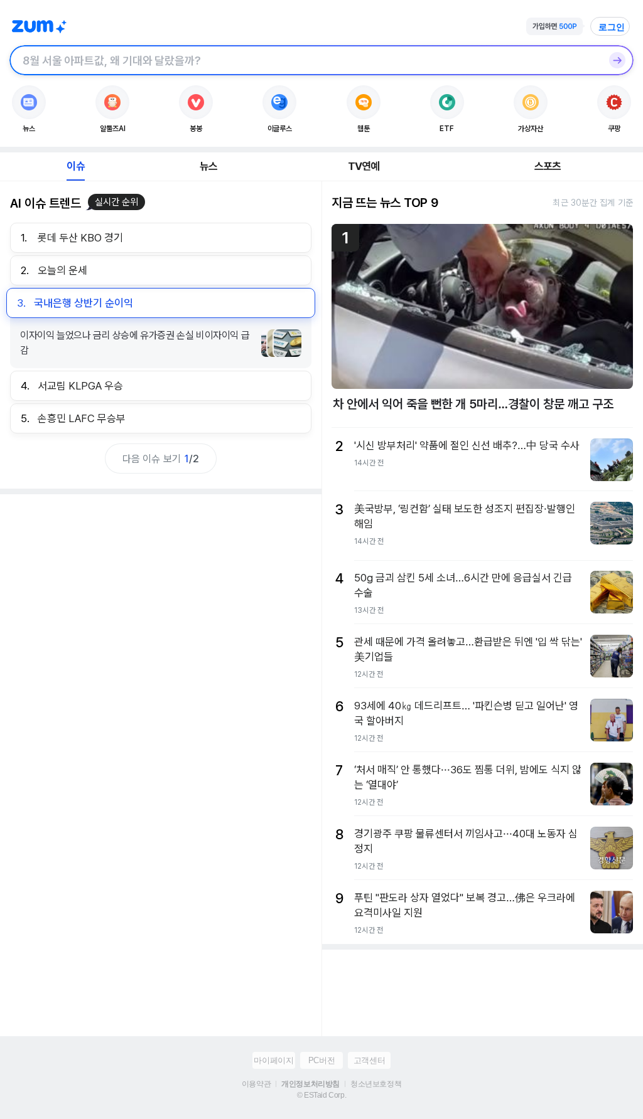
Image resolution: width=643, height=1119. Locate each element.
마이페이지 (273, 1060)
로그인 (611, 27)
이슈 (75, 166)
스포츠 (547, 166)
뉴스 (208, 166)
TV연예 (364, 166)
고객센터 (369, 1060)
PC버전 (321, 1060)
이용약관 (256, 1083)
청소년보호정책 (375, 1083)
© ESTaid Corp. (321, 1095)
